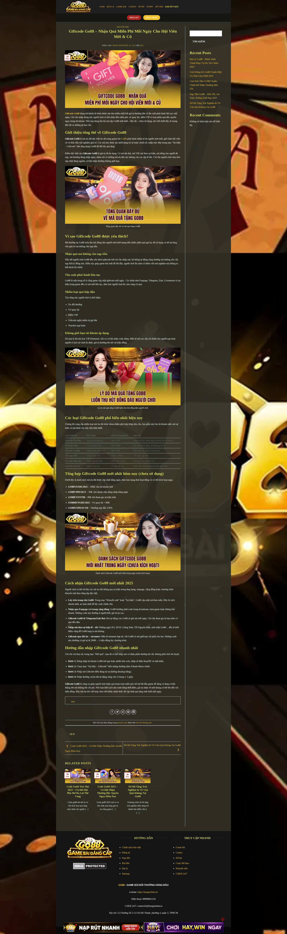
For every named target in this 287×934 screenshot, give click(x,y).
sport (149, 7)
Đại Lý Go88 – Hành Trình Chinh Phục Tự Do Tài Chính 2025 (204, 63)
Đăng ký (126, 852)
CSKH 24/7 (181, 873)
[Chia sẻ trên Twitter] (117, 712)
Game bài (180, 847)
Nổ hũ (179, 858)
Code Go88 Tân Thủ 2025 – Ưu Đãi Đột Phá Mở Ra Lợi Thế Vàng (78, 791)
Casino (179, 852)
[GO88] (80, 6)
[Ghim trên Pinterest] (128, 712)
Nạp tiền (126, 858)
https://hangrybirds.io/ (148, 892)
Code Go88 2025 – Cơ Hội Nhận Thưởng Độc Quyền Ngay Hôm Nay (107, 791)
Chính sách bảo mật (131, 847)
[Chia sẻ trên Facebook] (112, 712)
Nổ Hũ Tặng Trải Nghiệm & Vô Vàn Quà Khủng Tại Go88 (138, 791)
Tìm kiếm (194, 28)
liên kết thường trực (144, 723)
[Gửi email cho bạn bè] (122, 712)
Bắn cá (110, 7)
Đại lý (125, 868)
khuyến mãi (171, 7)
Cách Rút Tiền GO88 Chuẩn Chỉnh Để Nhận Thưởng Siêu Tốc (204, 85)
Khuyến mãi (181, 868)
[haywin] (184, 927)
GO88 (121, 885)
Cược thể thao (182, 863)
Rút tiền (125, 863)
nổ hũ (141, 7)
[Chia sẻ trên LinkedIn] (133, 712)
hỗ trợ (159, 7)
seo (142, 45)
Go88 (102, 7)
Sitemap (126, 873)
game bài (121, 7)
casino (132, 7)
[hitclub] (103, 927)
